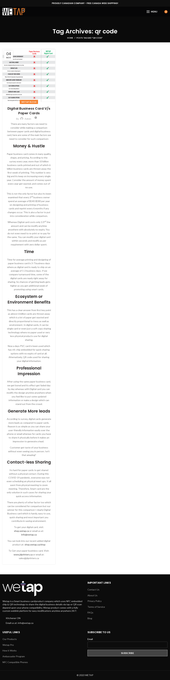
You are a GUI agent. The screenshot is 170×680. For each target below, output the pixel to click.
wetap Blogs (28, 102)
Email (90, 639)
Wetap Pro (8, 644)
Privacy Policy (94, 601)
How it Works (9, 650)
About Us (92, 595)
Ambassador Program (13, 656)
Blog (89, 618)
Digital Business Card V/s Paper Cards (28, 110)
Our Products (9, 639)
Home (70, 38)
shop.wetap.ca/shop (35, 544)
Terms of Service (96, 606)
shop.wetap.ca (21, 530)
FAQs (90, 612)
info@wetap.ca (29, 534)
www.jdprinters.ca (23, 554)
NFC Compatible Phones (15, 662)
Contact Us (93, 589)
